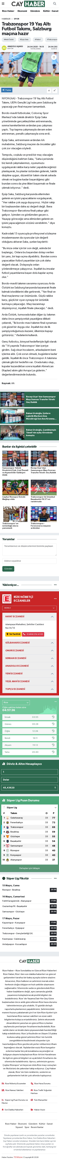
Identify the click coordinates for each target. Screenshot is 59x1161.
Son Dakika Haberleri (14, 1110)
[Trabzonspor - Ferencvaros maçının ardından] (44, 514)
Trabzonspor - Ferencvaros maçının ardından (41, 526)
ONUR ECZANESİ (14, 650)
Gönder (8, 569)
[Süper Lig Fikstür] (55, 878)
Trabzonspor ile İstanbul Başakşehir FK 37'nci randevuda (43, 499)
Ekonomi (22, 11)
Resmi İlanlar (37, 1127)
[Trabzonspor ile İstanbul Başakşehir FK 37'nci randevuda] (44, 487)
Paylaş (8, 90)
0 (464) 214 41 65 (34, 634)
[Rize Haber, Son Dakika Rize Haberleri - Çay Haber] (28, 4)
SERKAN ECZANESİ (15, 658)
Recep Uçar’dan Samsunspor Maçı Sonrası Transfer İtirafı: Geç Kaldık (43, 470)
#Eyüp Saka (24, 39)
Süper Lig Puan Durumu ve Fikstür (15, 1101)
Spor (16, 19)
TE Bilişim (18, 1157)
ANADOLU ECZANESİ (17, 666)
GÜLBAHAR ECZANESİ (17, 643)
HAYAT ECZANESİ (14, 616)
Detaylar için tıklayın (29, 868)
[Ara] (54, 4)
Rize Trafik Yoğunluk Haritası (41, 1091)
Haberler (6, 19)
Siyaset (19, 1127)
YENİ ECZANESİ (14, 673)
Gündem (35, 11)
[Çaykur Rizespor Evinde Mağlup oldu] (15, 487)
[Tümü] (55, 585)
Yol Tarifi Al (14, 634)
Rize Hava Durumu (42, 1084)
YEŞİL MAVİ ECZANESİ (17, 681)
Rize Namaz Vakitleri (14, 1090)
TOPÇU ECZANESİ (15, 689)
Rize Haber (8, 11)
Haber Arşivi (39, 1110)
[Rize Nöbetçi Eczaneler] (55, 599)
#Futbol (37, 39)
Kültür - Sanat (50, 11)
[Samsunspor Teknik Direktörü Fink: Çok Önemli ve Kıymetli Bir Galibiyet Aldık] (15, 458)
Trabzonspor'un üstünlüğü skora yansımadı (10, 526)
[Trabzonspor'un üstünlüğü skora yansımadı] (15, 514)
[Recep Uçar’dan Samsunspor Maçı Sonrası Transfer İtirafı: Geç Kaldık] (44, 458)
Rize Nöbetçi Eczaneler (15, 1084)
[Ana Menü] (3, 4)
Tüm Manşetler (40, 1100)
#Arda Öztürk (8, 39)
